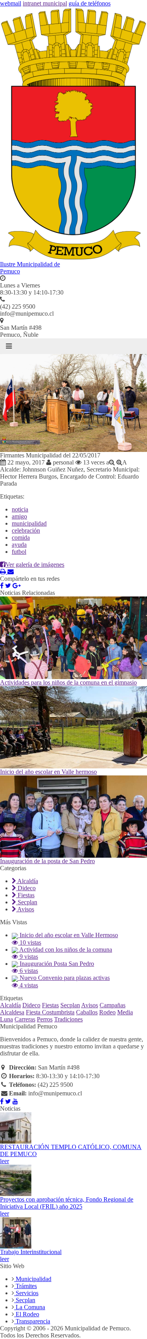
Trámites (25, 1286)
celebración (26, 530)
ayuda (19, 544)
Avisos (25, 909)
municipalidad (29, 523)
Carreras (25, 1019)
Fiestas (25, 895)
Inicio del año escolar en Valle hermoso (48, 771)
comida (21, 537)
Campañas (112, 1005)
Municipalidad (32, 1279)
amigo (19, 516)
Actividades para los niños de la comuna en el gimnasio (68, 682)
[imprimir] (3, 571)
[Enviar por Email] (10, 571)
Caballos (87, 1012)
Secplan (26, 902)
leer (4, 1161)
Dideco (26, 888)
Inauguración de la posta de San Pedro (47, 861)
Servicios (26, 1293)
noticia (20, 509)
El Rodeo (26, 1314)
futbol (19, 551)
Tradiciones (68, 1019)
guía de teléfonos (90, 3)
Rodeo (107, 1012)
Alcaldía (27, 881)
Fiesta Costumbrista (50, 1012)
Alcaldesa (12, 1012)
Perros (45, 1019)
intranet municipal (45, 3)
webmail (10, 3)
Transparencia (32, 1321)
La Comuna (29, 1307)
